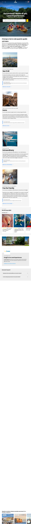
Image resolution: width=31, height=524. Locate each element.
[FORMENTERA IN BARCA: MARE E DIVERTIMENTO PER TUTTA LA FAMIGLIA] (19, 223)
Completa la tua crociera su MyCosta (10, 263)
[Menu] (2, 1)
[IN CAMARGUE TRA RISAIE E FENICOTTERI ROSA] (7, 223)
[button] (26, 1)
